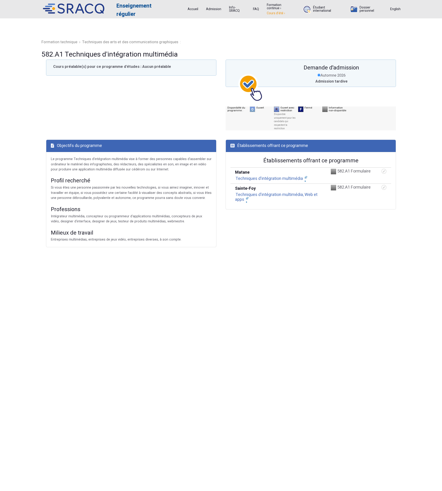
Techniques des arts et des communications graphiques (130, 42)
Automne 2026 (333, 75)
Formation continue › (274, 6)
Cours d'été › (276, 13)
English (395, 9)
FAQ (256, 9)
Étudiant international (322, 9)
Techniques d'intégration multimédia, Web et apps (276, 197)
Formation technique (59, 42)
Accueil (193, 9)
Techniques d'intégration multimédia (270, 178)
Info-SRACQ (234, 9)
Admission (213, 9)
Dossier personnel (367, 9)
